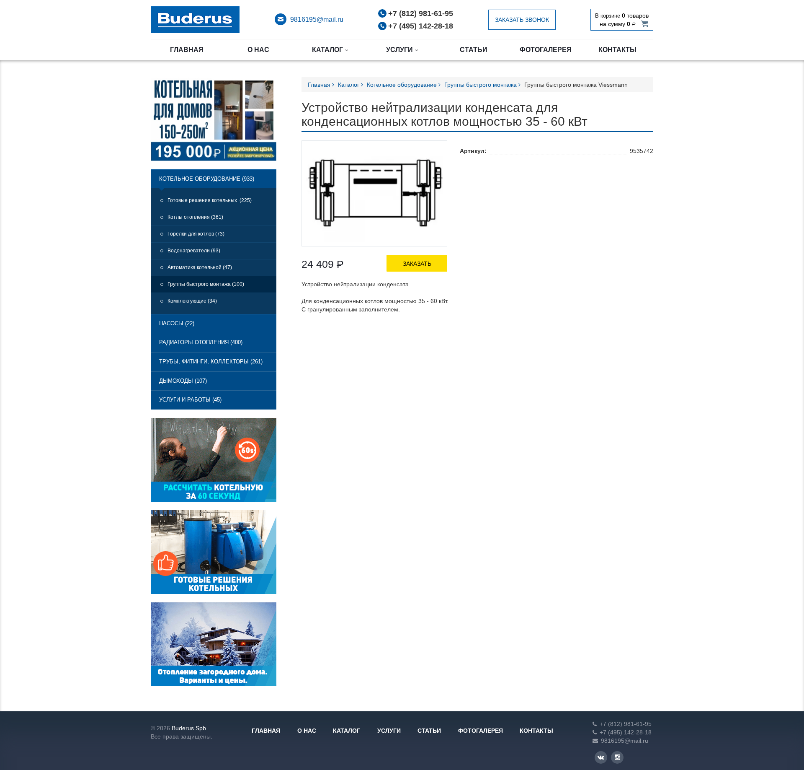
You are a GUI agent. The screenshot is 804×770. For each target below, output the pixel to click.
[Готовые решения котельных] (213, 555)
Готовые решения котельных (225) (210, 200)
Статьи (473, 49)
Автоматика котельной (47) (200, 267)
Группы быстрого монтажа (481, 84)
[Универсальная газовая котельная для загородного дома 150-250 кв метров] (213, 122)
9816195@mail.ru (316, 19)
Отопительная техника (195, 19)
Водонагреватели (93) (194, 251)
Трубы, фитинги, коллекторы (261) (211, 361)
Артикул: (473, 151)
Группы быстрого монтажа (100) (206, 284)
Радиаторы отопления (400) (200, 342)
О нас (258, 49)
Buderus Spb (189, 728)
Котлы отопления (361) (195, 217)
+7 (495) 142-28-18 (420, 26)
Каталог (327, 49)
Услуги (399, 49)
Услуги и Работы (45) (190, 400)
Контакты (617, 49)
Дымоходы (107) (183, 381)
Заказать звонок (522, 19)
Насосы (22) (176, 323)
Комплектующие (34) (192, 301)
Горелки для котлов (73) (196, 234)
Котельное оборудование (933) (206, 179)
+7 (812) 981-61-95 (420, 13)
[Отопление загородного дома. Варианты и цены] (213, 647)
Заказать (417, 263)
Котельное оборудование (402, 84)
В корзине (607, 16)
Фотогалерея (546, 49)
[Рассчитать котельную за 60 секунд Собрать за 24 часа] (213, 463)
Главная (187, 49)
